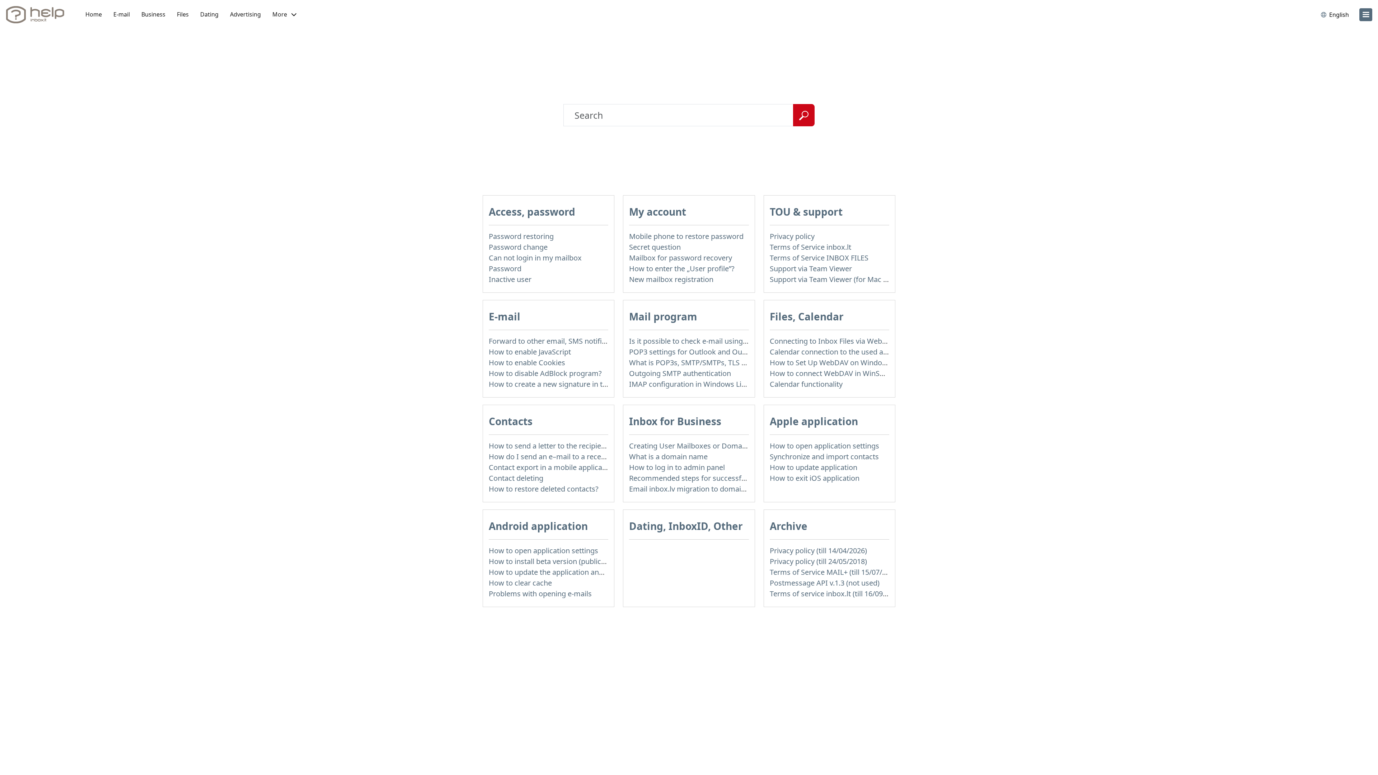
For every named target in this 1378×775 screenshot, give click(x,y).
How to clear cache (520, 583)
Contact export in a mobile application (552, 467)
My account (657, 212)
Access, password (532, 212)
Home (93, 14)
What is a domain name (668, 456)
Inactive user (510, 279)
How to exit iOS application (814, 478)
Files (183, 14)
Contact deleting (516, 478)
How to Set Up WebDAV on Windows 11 (835, 362)
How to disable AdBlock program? (545, 373)
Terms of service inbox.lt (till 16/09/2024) (836, 593)
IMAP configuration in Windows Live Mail (697, 384)
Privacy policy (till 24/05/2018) (818, 561)
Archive (788, 526)
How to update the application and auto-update (567, 572)
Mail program (663, 316)
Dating (209, 14)
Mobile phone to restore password (686, 236)
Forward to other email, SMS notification (555, 341)
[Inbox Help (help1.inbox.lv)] (38, 15)
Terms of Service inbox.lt (810, 247)
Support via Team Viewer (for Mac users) (837, 279)
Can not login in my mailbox (535, 258)
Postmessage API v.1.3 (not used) (825, 583)
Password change (518, 247)
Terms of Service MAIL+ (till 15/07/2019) (835, 572)
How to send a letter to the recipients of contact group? (580, 446)
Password (505, 268)
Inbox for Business (675, 421)
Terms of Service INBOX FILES (819, 258)
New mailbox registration (671, 279)
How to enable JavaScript (530, 352)
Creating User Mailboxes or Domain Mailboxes (706, 446)
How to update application (813, 467)
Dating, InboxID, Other (686, 526)
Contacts (511, 421)
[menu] (1365, 14)
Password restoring (521, 236)
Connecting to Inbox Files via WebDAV (833, 341)
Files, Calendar (807, 316)
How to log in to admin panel (677, 467)
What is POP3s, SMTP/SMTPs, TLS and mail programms (720, 362)
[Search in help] (804, 115)
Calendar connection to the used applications (844, 352)
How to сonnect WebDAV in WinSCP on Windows (851, 373)
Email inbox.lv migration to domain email (697, 489)
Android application (538, 526)
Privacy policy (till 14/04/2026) (818, 550)
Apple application (814, 421)
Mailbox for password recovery (680, 258)
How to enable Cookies (527, 362)
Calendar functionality (806, 384)
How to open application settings (824, 446)
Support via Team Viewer (811, 268)
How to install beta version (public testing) (558, 561)
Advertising (245, 14)
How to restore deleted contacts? (544, 489)
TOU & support (806, 212)
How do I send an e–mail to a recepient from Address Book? (588, 456)
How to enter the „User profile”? (682, 268)
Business (153, 14)
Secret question (655, 247)
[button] (284, 15)
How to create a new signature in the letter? (561, 384)
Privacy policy (792, 236)
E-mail (121, 14)
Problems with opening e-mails (540, 593)
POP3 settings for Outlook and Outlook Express (708, 352)
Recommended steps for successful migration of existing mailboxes (742, 478)
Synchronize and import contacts (824, 456)
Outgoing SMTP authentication (680, 373)
